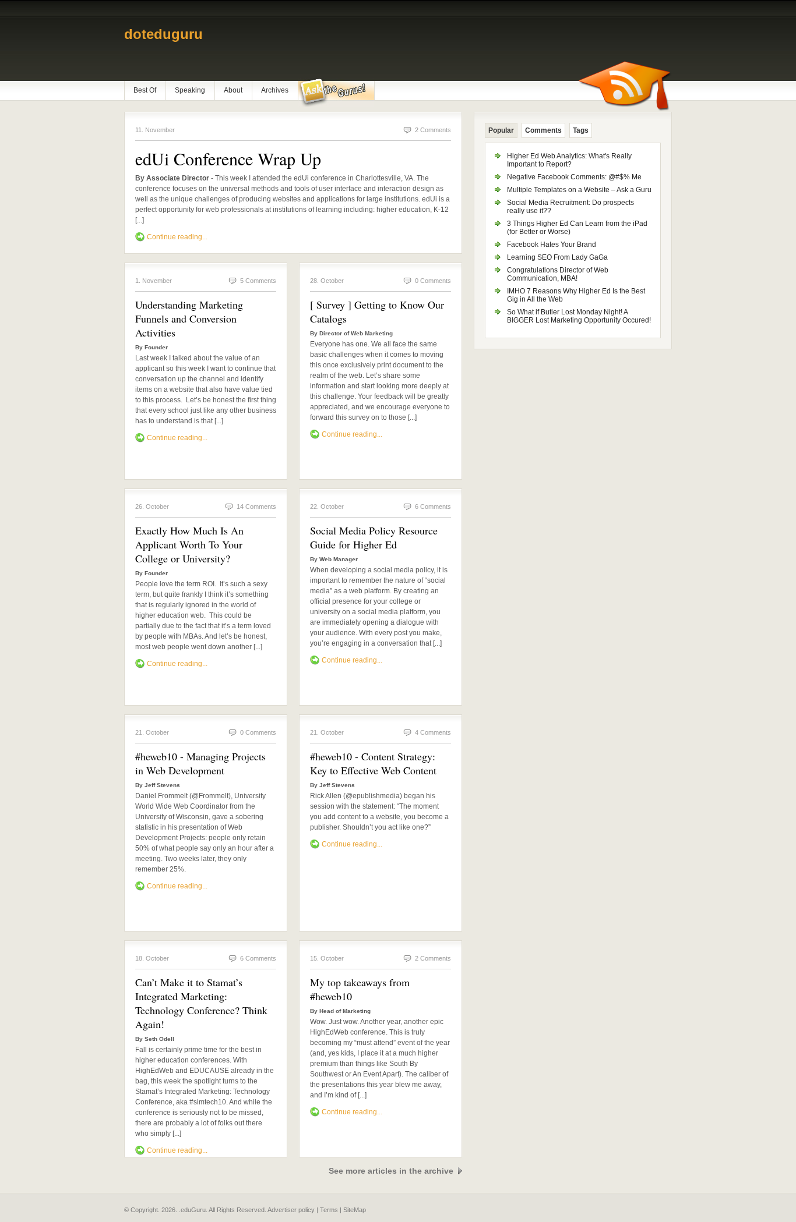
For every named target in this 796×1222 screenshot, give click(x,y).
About (233, 90)
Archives (274, 90)
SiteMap (354, 1209)
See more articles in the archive (391, 1170)
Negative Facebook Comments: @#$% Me (574, 177)
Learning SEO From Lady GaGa (557, 257)
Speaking (190, 90)
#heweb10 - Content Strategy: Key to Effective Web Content (373, 763)
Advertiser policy (291, 1209)
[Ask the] (336, 92)
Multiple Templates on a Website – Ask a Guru (579, 190)
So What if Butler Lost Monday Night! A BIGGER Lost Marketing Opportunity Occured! (579, 316)
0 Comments (433, 280)
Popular (501, 130)
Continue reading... (177, 237)
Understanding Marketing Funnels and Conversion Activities (189, 318)
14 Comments (256, 506)
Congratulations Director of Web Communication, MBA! (557, 274)
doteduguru (163, 34)
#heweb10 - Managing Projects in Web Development (200, 763)
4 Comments (433, 732)
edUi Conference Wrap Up (228, 158)
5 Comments (258, 280)
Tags (581, 130)
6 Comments (433, 506)
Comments (543, 130)
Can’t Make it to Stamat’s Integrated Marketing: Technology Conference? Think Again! (201, 1003)
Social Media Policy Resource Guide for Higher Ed (374, 537)
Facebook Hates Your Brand (551, 244)
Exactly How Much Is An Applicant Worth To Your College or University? (189, 544)
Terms (329, 1209)
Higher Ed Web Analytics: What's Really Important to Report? (569, 160)
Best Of (144, 90)
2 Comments (433, 129)
